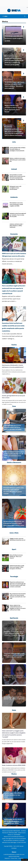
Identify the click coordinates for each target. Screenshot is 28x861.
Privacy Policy (14, 858)
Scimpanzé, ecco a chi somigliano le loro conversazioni (15, 188)
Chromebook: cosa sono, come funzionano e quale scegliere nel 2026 (16, 204)
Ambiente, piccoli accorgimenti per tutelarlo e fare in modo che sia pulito (18, 215)
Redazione (7, 858)
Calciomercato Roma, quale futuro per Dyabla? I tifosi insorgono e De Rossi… (17, 567)
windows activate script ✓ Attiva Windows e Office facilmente (16, 225)
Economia (5, 249)
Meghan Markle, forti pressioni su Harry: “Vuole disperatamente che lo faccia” (14, 677)
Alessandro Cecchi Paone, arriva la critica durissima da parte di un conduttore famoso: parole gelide (14, 633)
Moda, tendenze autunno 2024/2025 (13, 765)
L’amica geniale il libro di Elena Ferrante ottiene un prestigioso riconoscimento (17, 149)
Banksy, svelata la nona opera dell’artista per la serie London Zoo (18, 160)
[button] (25, 16)
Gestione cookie (24, 859)
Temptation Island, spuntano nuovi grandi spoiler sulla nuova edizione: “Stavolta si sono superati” (14, 655)
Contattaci (14, 848)
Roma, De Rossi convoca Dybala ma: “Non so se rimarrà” (16, 556)
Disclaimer (20, 858)
